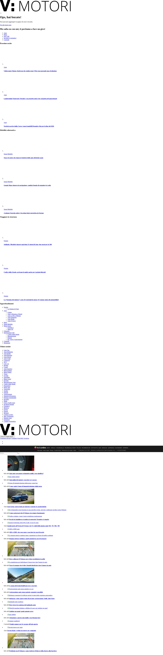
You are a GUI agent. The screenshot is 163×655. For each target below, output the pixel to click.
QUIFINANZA (111, 447)
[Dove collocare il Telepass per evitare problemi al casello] (83, 549)
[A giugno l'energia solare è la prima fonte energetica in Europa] (83, 197)
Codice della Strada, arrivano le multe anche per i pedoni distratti (25, 272)
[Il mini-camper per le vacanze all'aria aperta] (83, 621)
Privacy (51, 450)
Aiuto (74, 450)
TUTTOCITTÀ (94, 447)
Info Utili (6, 36)
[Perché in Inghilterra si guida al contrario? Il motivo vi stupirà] (83, 516)
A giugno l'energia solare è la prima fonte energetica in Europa (24, 213)
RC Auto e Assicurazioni (15, 339)
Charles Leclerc (8, 414)
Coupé (6, 367)
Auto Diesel (7, 357)
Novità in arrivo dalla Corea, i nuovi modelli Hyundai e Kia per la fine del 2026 (29, 126)
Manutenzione (12, 336)
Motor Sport (7, 326)
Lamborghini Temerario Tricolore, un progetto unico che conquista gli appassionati (30, 98)
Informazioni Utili (9, 333)
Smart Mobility (8, 154)
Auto (5, 33)
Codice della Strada (13, 334)
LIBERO (48, 447)
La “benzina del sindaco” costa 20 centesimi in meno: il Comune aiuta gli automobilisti (31, 300)
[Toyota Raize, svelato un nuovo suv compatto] (83, 627)
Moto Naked (7, 372)
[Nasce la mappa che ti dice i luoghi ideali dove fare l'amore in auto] (83, 562)
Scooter (6, 375)
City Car (6, 364)
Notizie (6, 241)
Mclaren (6, 413)
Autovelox (7, 389)
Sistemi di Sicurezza (10, 396)
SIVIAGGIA (104, 447)
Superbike (7, 377)
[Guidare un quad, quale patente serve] (83, 608)
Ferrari (6, 409)
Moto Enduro (8, 370)
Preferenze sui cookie (67, 450)
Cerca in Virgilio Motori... (7, 436)
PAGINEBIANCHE (86, 447)
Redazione (7, 343)
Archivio (26, 438)
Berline (6, 365)
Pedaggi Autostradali (10, 397)
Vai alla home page (5, 25)
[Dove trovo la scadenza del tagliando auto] (83, 602)
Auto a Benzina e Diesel (15, 314)
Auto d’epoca (12, 321)
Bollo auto (7, 387)
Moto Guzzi (7, 379)
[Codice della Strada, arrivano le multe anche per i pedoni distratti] (83, 256)
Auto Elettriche (12, 317)
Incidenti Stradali (9, 404)
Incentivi (6, 399)
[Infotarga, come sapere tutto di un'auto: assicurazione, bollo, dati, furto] (83, 595)
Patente (10, 338)
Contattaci (14, 438)
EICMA (6, 381)
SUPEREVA (125, 447)
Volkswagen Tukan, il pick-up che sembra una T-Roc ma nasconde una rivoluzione (30, 71)
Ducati (6, 411)
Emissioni (7, 420)
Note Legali (46, 450)
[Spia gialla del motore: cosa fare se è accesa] (83, 477)
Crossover (7, 360)
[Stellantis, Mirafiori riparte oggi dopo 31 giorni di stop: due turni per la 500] (83, 229)
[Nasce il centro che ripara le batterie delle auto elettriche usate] (83, 142)
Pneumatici (7, 386)
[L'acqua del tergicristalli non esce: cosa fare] (83, 575)
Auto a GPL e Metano (14, 316)
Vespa (5, 374)
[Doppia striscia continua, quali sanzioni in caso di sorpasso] (83, 535)
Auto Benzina (8, 355)
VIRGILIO (53, 447)
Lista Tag (6, 350)
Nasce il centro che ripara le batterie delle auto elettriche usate (23, 158)
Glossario (6, 331)
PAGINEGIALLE (60, 447)
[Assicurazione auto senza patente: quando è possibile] (83, 589)
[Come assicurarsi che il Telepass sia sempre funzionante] (83, 510)
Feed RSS (20, 438)
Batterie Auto (8, 418)
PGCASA (79, 447)
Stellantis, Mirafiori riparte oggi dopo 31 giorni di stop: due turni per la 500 (28, 244)
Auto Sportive (8, 369)
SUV (5, 362)
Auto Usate (7, 359)
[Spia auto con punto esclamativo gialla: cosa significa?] (83, 463)
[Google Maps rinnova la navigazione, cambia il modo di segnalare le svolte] (83, 170)
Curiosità (6, 40)
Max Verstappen (8, 416)
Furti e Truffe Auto (9, 403)
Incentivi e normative (10, 38)
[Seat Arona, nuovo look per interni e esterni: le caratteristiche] (83, 496)
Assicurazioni (8, 394)
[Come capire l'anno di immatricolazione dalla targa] (83, 483)
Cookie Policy (57, 450)
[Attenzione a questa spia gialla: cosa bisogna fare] (83, 614)
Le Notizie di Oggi (13, 309)
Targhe (6, 391)
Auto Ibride (11, 319)
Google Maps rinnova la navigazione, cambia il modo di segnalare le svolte (27, 185)
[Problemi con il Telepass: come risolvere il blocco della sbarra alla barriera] (83, 641)
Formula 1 (11, 327)
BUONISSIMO (118, 447)
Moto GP (10, 329)
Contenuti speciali (5, 438)
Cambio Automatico (10, 421)
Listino (10, 312)
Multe (5, 401)
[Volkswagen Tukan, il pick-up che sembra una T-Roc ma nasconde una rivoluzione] (83, 55)
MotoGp (6, 408)
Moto (5, 34)
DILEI (99, 447)
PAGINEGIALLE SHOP (70, 447)
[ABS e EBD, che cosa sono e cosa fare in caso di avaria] (83, 529)
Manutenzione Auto (10, 382)
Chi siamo (39, 450)
